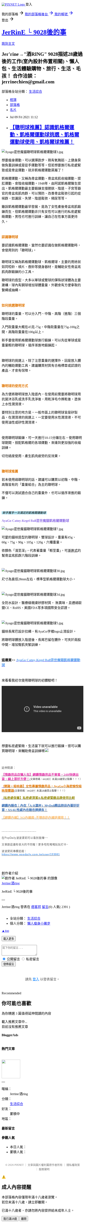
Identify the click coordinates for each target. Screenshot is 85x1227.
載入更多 (8, 938)
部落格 (15, 105)
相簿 (13, 100)
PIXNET (19, 1164)
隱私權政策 (73, 1164)
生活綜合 (35, 91)
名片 (13, 110)
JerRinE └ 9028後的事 (34, 32)
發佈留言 (8, 964)
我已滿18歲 (10, 1218)
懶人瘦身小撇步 (38, 923)
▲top (5, 930)
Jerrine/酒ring (11, 883)
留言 (45, 907)
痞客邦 (36, 907)
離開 (23, 1218)
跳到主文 (8, 43)
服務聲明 (44, 1169)
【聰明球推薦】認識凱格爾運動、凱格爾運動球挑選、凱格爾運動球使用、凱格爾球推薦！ (44, 135)
